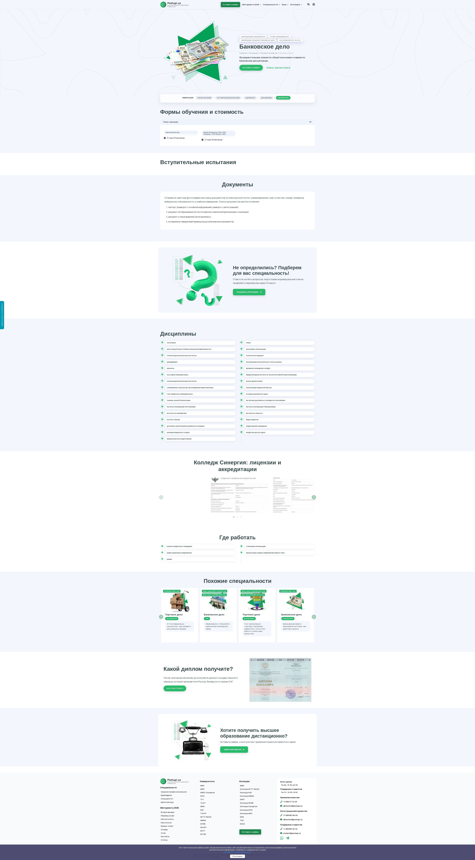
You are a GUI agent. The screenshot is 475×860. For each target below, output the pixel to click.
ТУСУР (203, 813)
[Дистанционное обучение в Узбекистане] (175, 4)
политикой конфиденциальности (237, 852)
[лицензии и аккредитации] (237, 494)
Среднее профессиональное (174, 792)
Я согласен (237, 856)
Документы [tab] (250, 98)
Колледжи (295, 4)
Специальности (270, 4)
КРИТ (242, 800)
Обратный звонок (233, 749)
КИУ (202, 810)
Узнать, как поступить (278, 67)
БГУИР (203, 834)
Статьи (164, 840)
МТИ (202, 796)
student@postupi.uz (292, 833)
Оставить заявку (230, 4)
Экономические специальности (253, 36)
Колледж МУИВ (246, 803)
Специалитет (167, 799)
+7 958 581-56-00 (290, 815)
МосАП (203, 827)
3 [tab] (241, 517)
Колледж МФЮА (247, 796)
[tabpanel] (237, 494)
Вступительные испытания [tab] (228, 98)
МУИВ (202, 824)
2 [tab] (237, 517)
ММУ (202, 786)
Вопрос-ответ (167, 826)
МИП (202, 789)
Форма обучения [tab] (204, 98)
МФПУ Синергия (207, 793)
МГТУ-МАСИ (205, 817)
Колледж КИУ (246, 793)
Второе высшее (167, 812)
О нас (163, 833)
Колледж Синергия (268, 53)
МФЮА (203, 820)
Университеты (207, 781)
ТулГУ (203, 803)
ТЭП (242, 820)
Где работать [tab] (283, 98)
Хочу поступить (175, 688)
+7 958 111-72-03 (290, 802)
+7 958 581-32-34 (290, 829)
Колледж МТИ (246, 810)
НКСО (242, 824)
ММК (242, 786)
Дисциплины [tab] (266, 98)
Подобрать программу (248, 292)
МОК (242, 817)
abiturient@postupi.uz (293, 806)
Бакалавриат (166, 795)
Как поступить (167, 819)
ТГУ (202, 800)
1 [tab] (234, 517)
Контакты (165, 836)
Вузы (284, 4)
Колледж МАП (246, 813)
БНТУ (202, 831)
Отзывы (164, 830)
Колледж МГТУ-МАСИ (249, 789)
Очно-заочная (170, 122)
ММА (202, 806)
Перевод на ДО (167, 816)
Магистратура (167, 802)
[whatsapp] (282, 838)
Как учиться (166, 823)
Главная (243, 53)
